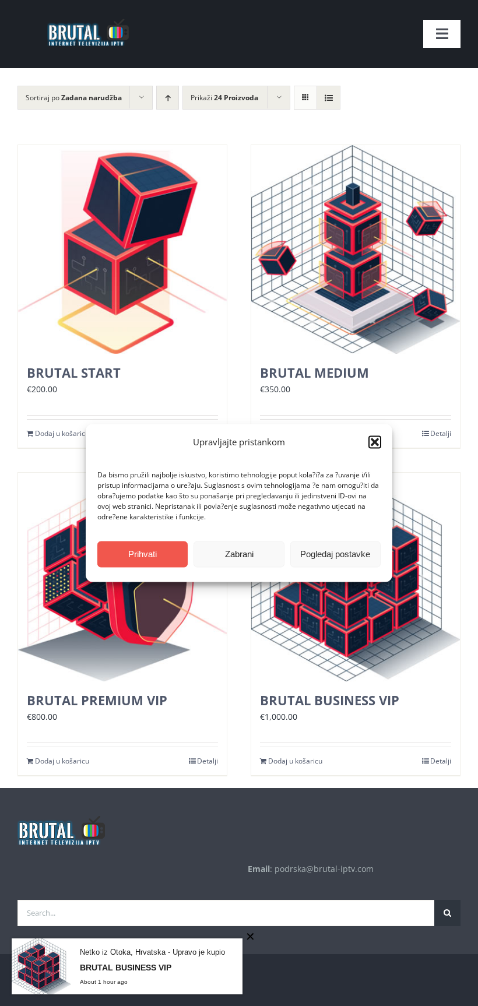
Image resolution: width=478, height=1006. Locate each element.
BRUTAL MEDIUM (314, 372)
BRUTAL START (74, 372)
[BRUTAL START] (122, 249)
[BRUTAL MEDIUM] (355, 249)
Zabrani (239, 554)
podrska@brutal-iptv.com (324, 868)
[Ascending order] (167, 98)
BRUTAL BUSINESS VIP (329, 700)
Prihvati (142, 554)
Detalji (440, 433)
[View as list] (328, 97)
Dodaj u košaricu (62, 433)
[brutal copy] (87, 13)
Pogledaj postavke (335, 554)
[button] (375, 442)
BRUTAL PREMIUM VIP (97, 700)
